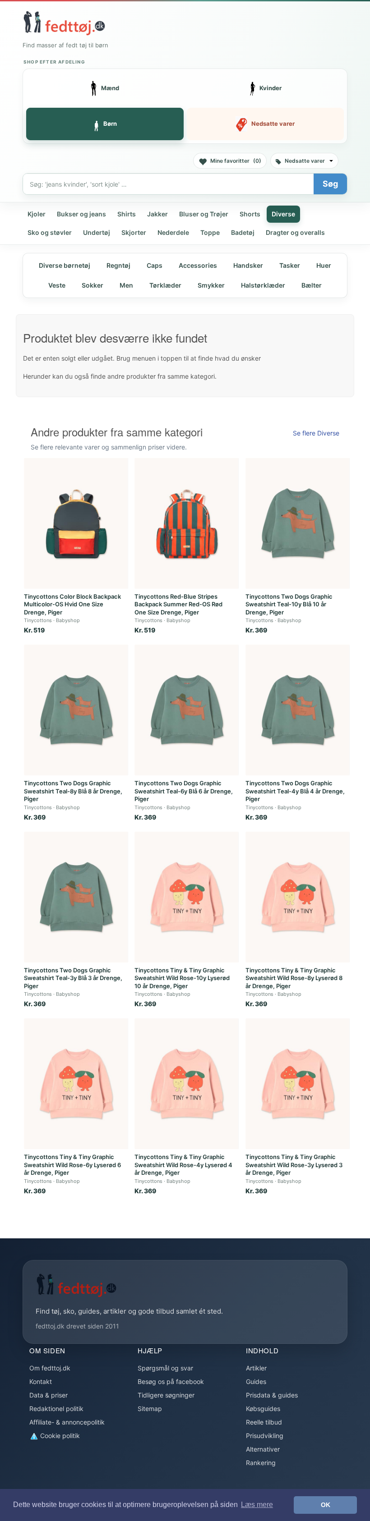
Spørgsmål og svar (165, 1368)
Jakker (157, 214)
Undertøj (96, 232)
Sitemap (150, 1408)
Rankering (261, 1462)
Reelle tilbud (264, 1422)
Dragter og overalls (295, 232)
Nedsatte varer (305, 160)
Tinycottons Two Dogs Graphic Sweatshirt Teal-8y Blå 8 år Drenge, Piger (73, 790)
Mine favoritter (235, 160)
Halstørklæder (263, 285)
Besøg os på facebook (171, 1381)
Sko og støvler (50, 232)
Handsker (248, 265)
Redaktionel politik (56, 1408)
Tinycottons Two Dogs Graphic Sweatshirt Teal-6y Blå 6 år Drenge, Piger (183, 790)
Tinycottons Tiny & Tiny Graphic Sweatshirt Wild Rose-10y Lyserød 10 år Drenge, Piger (182, 978)
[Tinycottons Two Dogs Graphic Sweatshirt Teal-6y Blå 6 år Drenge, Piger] (186, 710)
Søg (330, 183)
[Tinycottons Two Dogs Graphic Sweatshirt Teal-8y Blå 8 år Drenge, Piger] (76, 710)
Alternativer (263, 1449)
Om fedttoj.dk (49, 1368)
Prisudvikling (264, 1435)
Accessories (198, 265)
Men (126, 285)
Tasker (289, 265)
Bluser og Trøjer (203, 214)
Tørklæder (165, 285)
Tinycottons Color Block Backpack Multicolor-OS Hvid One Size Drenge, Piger (72, 604)
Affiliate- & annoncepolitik (67, 1422)
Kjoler (37, 214)
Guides (256, 1381)
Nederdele (173, 232)
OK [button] (325, 1504)
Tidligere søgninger (166, 1395)
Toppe (210, 232)
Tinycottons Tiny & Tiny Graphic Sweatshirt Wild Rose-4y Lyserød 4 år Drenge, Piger (183, 1164)
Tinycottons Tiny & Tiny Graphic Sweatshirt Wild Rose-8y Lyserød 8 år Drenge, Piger (293, 978)
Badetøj (242, 232)
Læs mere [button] (257, 1504)
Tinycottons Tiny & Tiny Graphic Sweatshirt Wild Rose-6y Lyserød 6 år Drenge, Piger (72, 1164)
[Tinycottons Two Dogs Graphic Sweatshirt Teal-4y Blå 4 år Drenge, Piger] (297, 710)
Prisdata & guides (272, 1395)
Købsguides (263, 1408)
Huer (323, 265)
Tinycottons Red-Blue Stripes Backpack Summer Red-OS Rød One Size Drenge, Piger (178, 604)
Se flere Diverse (316, 433)
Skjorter (133, 232)
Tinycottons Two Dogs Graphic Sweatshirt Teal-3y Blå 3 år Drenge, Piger (73, 978)
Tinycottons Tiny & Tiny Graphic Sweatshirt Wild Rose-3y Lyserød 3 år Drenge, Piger (293, 1164)
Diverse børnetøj (64, 265)
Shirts (126, 214)
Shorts (250, 214)
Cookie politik (59, 1435)
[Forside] (64, 23)
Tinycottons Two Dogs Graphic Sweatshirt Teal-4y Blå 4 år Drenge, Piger (295, 790)
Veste (56, 285)
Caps (154, 265)
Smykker (211, 285)
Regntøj (118, 265)
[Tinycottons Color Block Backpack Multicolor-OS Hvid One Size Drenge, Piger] (76, 523)
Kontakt (40, 1381)
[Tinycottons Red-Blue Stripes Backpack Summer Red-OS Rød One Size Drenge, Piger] (186, 523)
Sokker (92, 285)
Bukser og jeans (81, 214)
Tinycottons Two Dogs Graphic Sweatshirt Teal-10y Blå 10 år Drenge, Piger (289, 604)
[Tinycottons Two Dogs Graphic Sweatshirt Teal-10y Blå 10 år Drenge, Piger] (297, 523)
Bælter (311, 285)
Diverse (283, 214)
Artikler (256, 1368)
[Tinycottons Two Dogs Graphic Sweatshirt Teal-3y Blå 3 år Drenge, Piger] (76, 897)
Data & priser (48, 1395)
